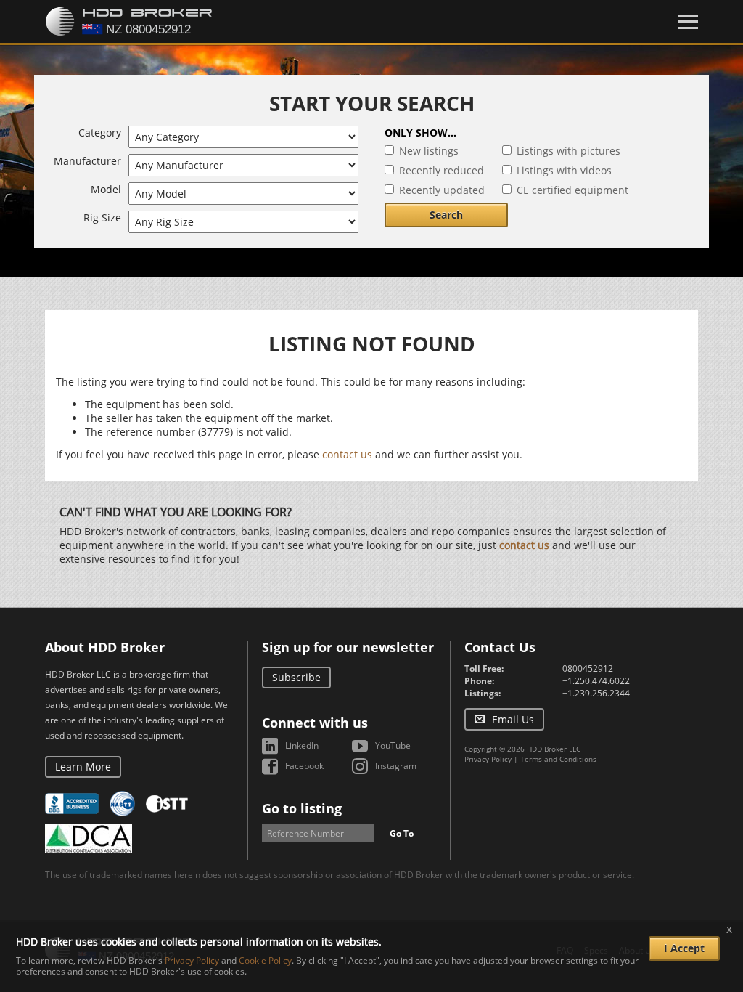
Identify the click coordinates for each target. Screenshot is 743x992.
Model (106, 189)
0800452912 (587, 668)
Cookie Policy (265, 960)
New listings (429, 151)
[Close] (688, 22)
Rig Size (102, 217)
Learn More (83, 766)
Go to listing (302, 808)
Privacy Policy (488, 759)
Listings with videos (564, 170)
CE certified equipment (572, 190)
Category (99, 132)
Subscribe (296, 677)
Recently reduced (441, 170)
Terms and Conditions (558, 759)
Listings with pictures (568, 151)
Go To (402, 833)
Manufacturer (87, 161)
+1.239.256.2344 (596, 693)
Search (446, 214)
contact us (347, 454)
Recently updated (442, 190)
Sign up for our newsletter (348, 647)
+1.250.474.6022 (596, 681)
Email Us (513, 719)
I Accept (684, 948)
